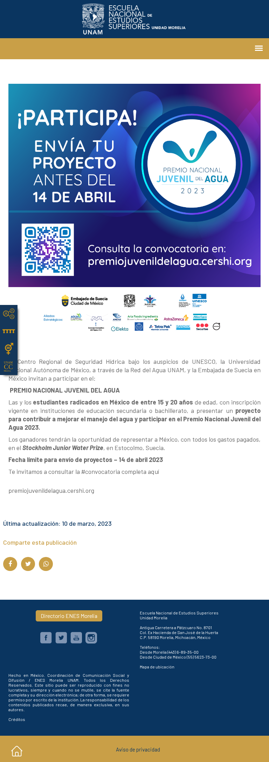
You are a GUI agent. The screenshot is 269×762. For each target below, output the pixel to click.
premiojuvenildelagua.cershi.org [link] (51, 490)
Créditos (16, 719)
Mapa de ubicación (157, 666)
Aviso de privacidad (138, 749)
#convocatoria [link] (100, 471)
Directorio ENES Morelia (69, 615)
